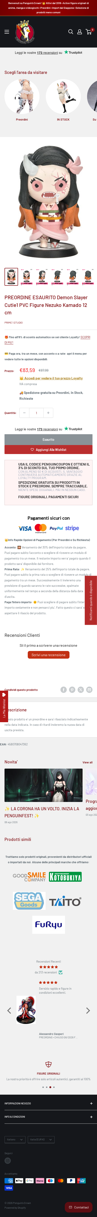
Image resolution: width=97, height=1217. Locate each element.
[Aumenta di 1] (48, 413)
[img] (48, 967)
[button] (10, 1010)
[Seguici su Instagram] (8, 1161)
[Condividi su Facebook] (63, 690)
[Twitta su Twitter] (81, 690)
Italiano (11, 1139)
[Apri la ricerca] (70, 31)
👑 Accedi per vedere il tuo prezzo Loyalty (51, 378)
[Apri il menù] (7, 32)
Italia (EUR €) (37, 1139)
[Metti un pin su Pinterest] (72, 690)
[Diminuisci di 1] (24, 413)
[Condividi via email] (89, 690)
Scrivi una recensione (49, 655)
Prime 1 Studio (14, 322)
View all (87, 762)
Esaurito (48, 439)
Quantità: (11, 413)
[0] (89, 31)
